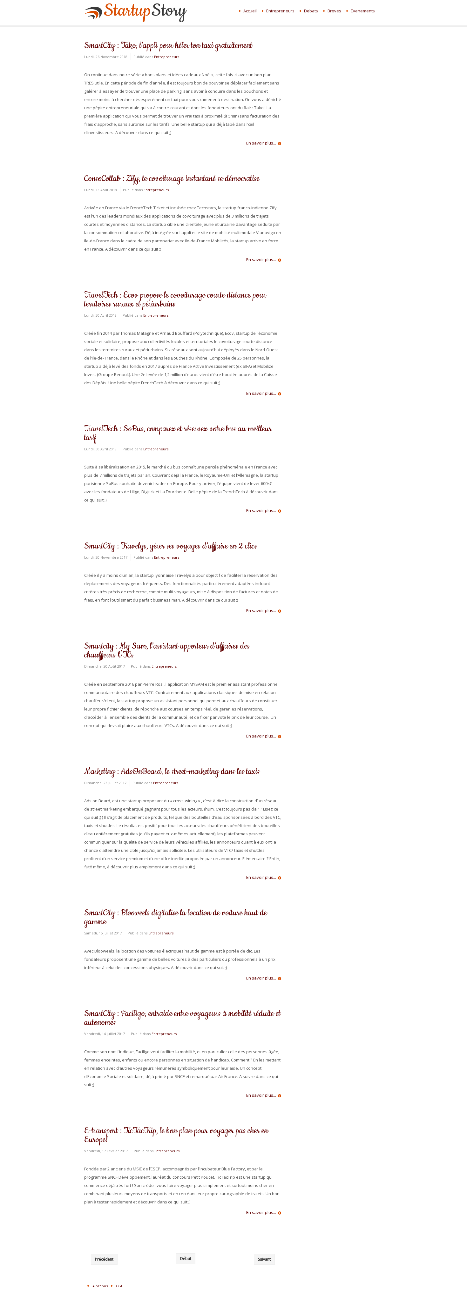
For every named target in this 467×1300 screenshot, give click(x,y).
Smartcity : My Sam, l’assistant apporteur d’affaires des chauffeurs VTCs (167, 651)
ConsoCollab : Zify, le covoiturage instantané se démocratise (172, 178)
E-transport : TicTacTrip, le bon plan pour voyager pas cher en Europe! (176, 1135)
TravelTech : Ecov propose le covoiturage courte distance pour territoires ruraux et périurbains (175, 300)
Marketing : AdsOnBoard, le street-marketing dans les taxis (172, 771)
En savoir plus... (261, 143)
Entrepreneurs (166, 56)
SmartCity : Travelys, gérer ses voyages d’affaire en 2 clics (170, 546)
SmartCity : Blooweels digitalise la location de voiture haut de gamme (175, 917)
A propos (100, 1285)
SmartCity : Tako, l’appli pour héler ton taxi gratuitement (168, 45)
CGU (120, 1285)
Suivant (264, 1259)
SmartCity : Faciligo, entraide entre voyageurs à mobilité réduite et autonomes (182, 1018)
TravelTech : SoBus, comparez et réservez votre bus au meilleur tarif (178, 433)
